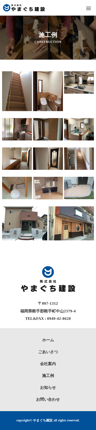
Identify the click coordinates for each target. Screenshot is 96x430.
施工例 (48, 375)
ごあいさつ (48, 352)
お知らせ (48, 387)
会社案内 (48, 364)
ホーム (48, 340)
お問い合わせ (48, 399)
